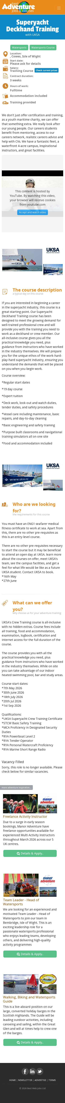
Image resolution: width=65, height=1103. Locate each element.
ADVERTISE (40, 1080)
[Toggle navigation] (59, 8)
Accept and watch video (32, 212)
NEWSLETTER (25, 1080)
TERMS (52, 1080)
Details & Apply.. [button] (31, 853)
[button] (19, 47)
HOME (12, 1080)
